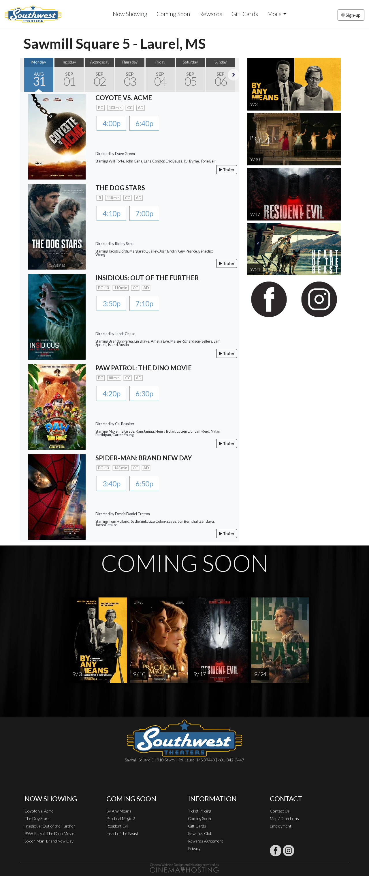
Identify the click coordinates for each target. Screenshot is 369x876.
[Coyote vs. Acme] (57, 136)
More (274, 13)
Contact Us (280, 810)
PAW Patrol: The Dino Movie (49, 833)
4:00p (111, 123)
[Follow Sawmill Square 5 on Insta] (288, 850)
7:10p (144, 303)
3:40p (111, 483)
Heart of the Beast (122, 833)
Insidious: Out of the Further (50, 825)
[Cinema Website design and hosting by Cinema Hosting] (184, 867)
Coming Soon (173, 13)
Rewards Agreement (205, 840)
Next (233, 75)
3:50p (111, 303)
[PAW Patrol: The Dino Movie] (57, 406)
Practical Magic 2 (120, 818)
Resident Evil (117, 825)
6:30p (144, 393)
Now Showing (130, 13)
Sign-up (353, 15)
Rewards (210, 13)
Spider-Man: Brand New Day (49, 840)
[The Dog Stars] (57, 226)
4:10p (111, 213)
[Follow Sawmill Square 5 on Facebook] (275, 850)
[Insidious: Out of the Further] (57, 316)
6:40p (144, 123)
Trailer (228, 169)
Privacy (194, 848)
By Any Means (118, 810)
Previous (26, 75)
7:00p (144, 213)
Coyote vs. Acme (39, 810)
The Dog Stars (37, 818)
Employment (280, 825)
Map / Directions (284, 818)
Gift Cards (244, 13)
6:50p (144, 483)
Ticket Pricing (199, 810)
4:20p (111, 393)
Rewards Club (200, 833)
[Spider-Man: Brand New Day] (57, 496)
